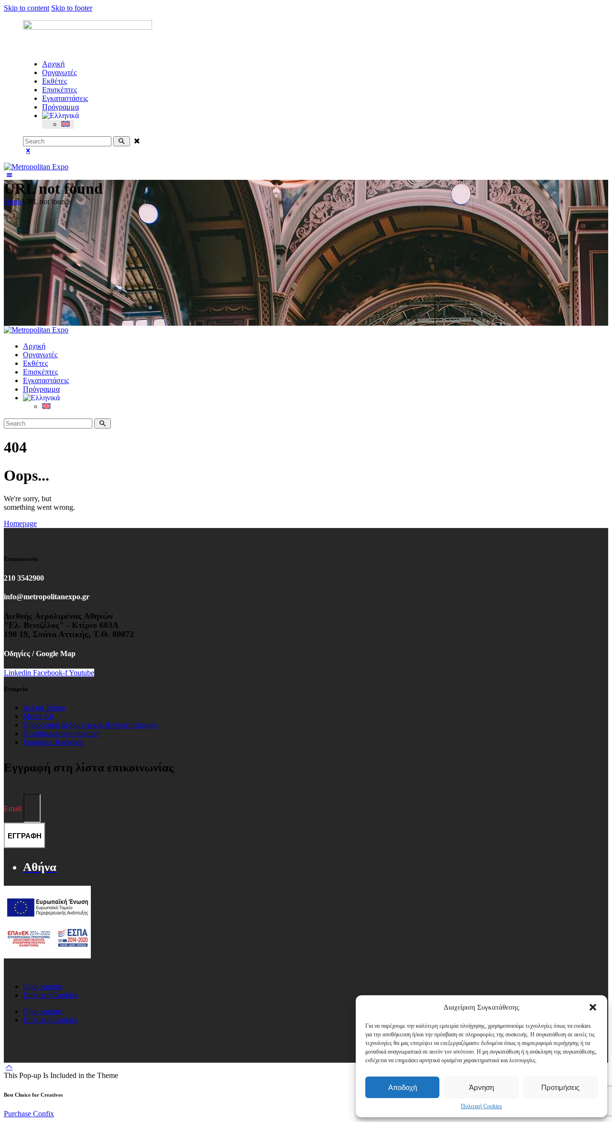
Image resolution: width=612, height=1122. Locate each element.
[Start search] (121, 141)
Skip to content (26, 8)
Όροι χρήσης (42, 986)
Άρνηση (481, 1087)
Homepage (20, 523)
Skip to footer (71, 8)
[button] (593, 1007)
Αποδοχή (402, 1087)
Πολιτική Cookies (481, 1106)
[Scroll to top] (9, 1067)
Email (13, 808)
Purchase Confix (29, 1114)
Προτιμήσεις (560, 1087)
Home (13, 202)
